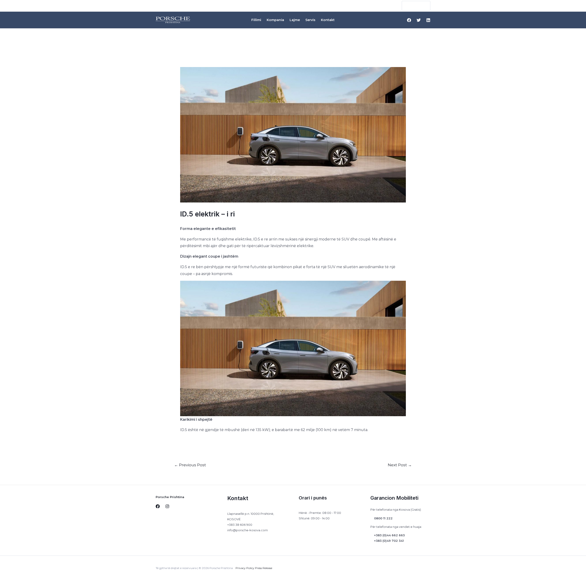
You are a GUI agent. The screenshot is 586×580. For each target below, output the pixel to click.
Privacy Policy (245, 568)
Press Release (263, 568)
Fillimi (256, 20)
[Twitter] (419, 20)
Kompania (275, 20)
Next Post (400, 464)
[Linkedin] (428, 20)
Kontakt (328, 20)
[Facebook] (409, 20)
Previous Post (190, 464)
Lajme (295, 20)
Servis (310, 20)
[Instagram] (167, 506)
